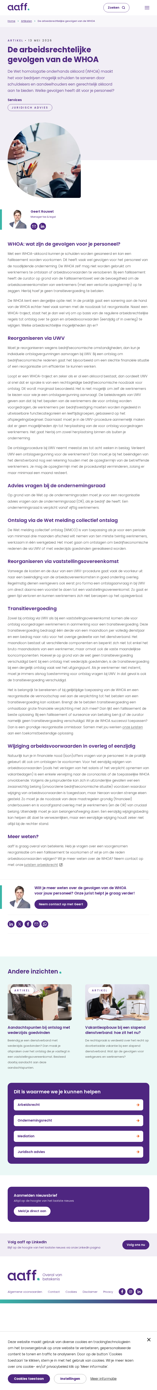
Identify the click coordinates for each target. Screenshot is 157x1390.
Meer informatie (103, 1378)
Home (11, 21)
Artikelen (26, 21)
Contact (54, 1292)
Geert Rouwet (42, 211)
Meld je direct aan (32, 1211)
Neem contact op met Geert (61, 904)
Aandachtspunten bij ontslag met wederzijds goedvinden (39, 1030)
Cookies (71, 1292)
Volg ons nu (136, 1245)
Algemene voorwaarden (25, 1292)
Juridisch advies (30, 107)
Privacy (108, 1292)
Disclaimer (90, 1292)
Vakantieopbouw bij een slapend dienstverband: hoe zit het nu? (115, 1030)
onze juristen (132, 727)
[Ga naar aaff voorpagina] (18, 7)
